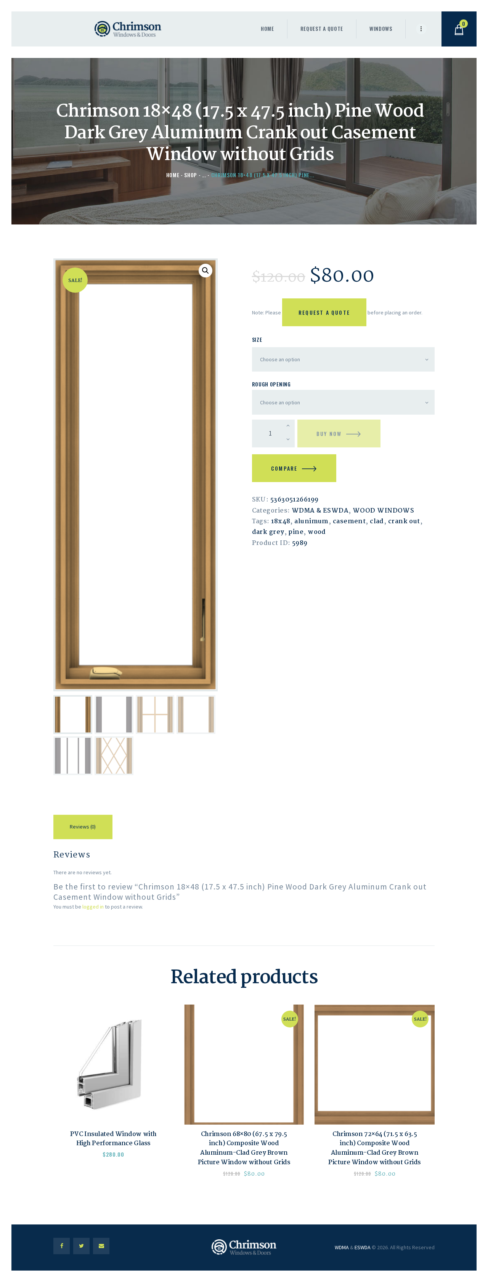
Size (257, 339)
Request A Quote (324, 312)
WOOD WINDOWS (383, 511)
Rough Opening (271, 384)
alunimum (311, 521)
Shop (190, 175)
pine (295, 532)
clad (377, 521)
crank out (404, 521)
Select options (113, 1065)
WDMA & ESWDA (320, 511)
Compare (284, 468)
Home (173, 174)
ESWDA (363, 1247)
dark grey (268, 532)
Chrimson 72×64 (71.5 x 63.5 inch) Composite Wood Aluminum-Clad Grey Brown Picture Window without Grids (374, 1149)
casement (349, 521)
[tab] (82, 828)
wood (317, 532)
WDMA (342, 1247)
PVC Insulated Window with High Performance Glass (113, 1139)
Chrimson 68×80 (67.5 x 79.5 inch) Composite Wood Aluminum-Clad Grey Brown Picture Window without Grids (244, 1149)
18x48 (280, 521)
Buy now (329, 433)
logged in (93, 906)
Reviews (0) (83, 826)
